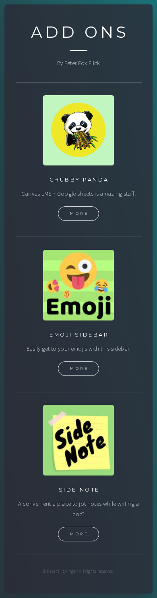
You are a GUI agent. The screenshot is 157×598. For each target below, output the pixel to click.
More (79, 213)
